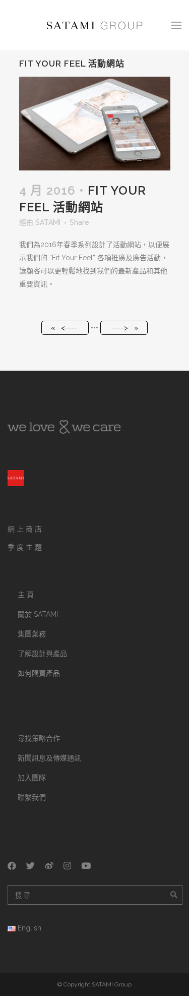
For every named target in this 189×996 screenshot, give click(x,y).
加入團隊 (32, 778)
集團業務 (32, 634)
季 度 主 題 (25, 547)
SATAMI (47, 222)
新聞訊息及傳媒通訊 (49, 758)
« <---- (64, 328)
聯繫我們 (32, 797)
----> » (125, 328)
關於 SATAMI (38, 614)
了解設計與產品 (42, 654)
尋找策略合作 (39, 738)
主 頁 (26, 595)
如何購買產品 (39, 673)
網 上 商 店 (25, 529)
